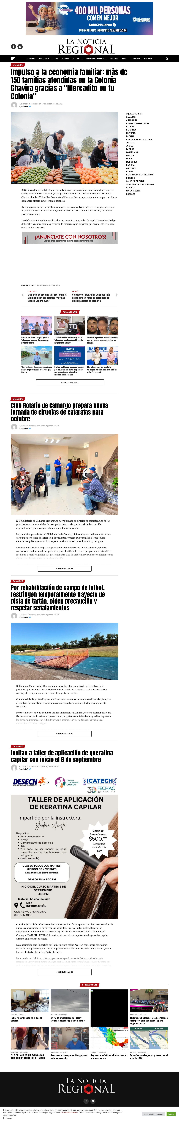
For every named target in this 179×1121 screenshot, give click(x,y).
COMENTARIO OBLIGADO (137, 123)
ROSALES (130, 178)
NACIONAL (65, 58)
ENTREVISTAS (77, 58)
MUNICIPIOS (43, 58)
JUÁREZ (130, 146)
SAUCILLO (130, 188)
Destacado (55, 285)
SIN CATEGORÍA (133, 191)
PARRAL (129, 172)
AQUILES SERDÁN (134, 114)
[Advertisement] (69, 263)
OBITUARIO (131, 168)
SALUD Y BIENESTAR (89, 65)
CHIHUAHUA (131, 120)
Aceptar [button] (171, 1114)
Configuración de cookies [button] (153, 1114)
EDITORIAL (148, 58)
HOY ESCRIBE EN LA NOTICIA (96, 58)
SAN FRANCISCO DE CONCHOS (140, 184)
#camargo (43, 285)
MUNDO (124, 58)
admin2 (24, 107)
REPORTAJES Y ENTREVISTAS (139, 175)
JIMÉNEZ (130, 143)
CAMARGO (131, 117)
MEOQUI (130, 156)
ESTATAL (55, 58)
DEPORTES (114, 58)
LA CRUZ (130, 149)
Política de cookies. (70, 1112)
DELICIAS (130, 127)
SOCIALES (130, 194)
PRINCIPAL (31, 58)
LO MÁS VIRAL (136, 58)
